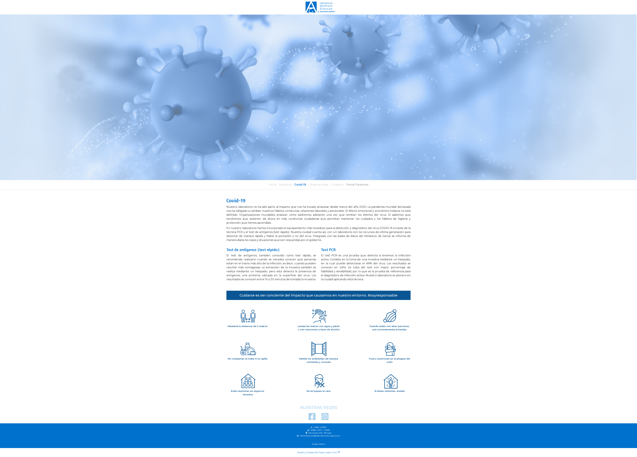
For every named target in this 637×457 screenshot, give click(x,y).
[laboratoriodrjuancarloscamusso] (324, 418)
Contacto (337, 184)
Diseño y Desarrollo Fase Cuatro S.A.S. (317, 452)
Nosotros (285, 184)
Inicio (272, 184)
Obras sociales (318, 184)
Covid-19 (300, 184)
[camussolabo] (312, 418)
